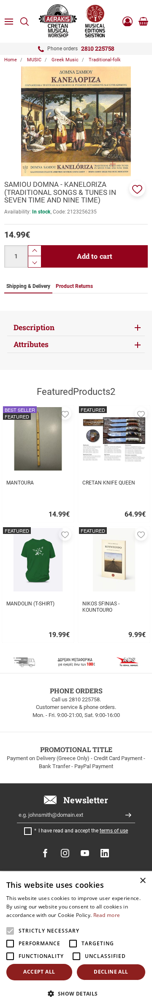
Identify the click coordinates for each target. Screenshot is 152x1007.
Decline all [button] (111, 971)
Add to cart (95, 256)
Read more (106, 915)
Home (10, 60)
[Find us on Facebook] (45, 853)
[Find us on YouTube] (85, 853)
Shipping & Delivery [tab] (28, 286)
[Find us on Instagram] (65, 853)
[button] (137, 189)
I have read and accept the (83, 831)
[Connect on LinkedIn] (104, 853)
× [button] (142, 881)
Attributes (31, 344)
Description (34, 327)
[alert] (76, 939)
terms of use (114, 831)
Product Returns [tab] (74, 286)
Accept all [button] (39, 971)
